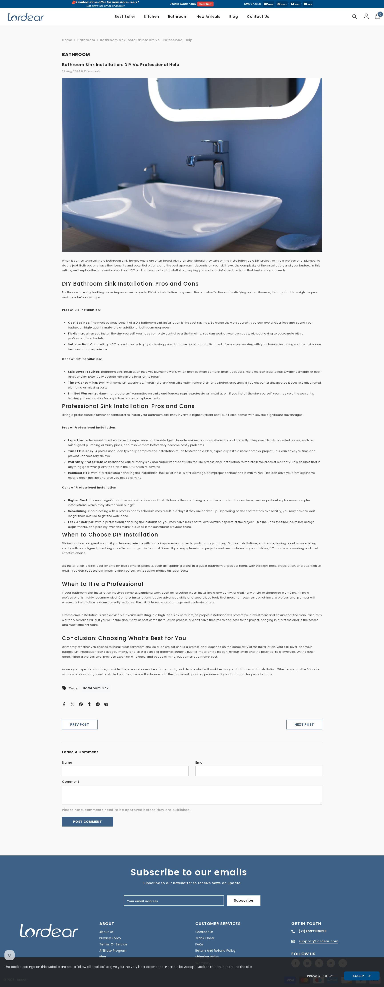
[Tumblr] (89, 704)
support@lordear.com (318, 941)
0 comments (91, 71)
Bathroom (86, 40)
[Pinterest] (81, 704)
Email (200, 762)
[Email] (106, 704)
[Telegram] (98, 704)
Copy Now (205, 4)
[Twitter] (72, 704)
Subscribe (244, 900)
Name (67, 762)
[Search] (354, 16)
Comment (70, 781)
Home (67, 40)
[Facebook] (64, 704)
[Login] (366, 16)
